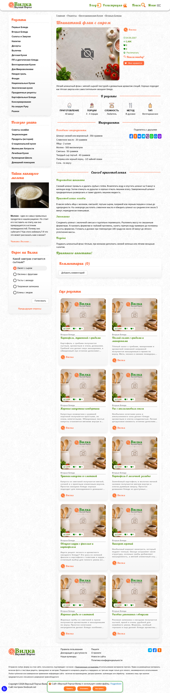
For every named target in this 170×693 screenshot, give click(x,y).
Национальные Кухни (23, 83)
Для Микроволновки (22, 69)
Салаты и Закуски (21, 36)
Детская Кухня (19, 55)
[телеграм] (143, 136)
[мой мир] (156, 136)
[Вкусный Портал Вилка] (20, 5)
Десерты (16, 46)
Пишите (95, 649)
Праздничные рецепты (24, 92)
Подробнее (116, 684)
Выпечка (16, 50)
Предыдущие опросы (29, 309)
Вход (93, 5)
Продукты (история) (22, 139)
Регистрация (112, 5)
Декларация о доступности (74, 653)
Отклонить (84, 689)
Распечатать (133, 53)
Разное (15, 111)
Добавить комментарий (72, 273)
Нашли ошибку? (135, 57)
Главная (60, 16)
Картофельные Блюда (24, 97)
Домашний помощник (23, 162)
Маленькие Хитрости (23, 148)
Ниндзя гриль (19, 74)
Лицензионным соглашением (87, 667)
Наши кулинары (68, 656)
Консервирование (21, 102)
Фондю (15, 78)
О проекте (96, 653)
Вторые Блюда (20, 32)
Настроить (99, 689)
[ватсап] (151, 136)
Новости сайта (98, 656)
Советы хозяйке (20, 130)
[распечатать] (160, 136)
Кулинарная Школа (22, 158)
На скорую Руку (20, 106)
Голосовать (40, 301)
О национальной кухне (24, 144)
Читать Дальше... (21, 241)
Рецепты (72, 16)
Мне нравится (135, 63)
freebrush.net (30, 687)
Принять (69, 689)
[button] (4, 689)
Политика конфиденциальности (106, 660)
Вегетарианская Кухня (23, 65)
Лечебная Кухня (20, 153)
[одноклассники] (135, 136)
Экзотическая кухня (22, 88)
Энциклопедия (19, 134)
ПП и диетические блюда (25, 60)
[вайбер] (147, 136)
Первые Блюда (20, 27)
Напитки (16, 41)
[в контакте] (139, 136)
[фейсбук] (131, 136)
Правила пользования (72, 649)
